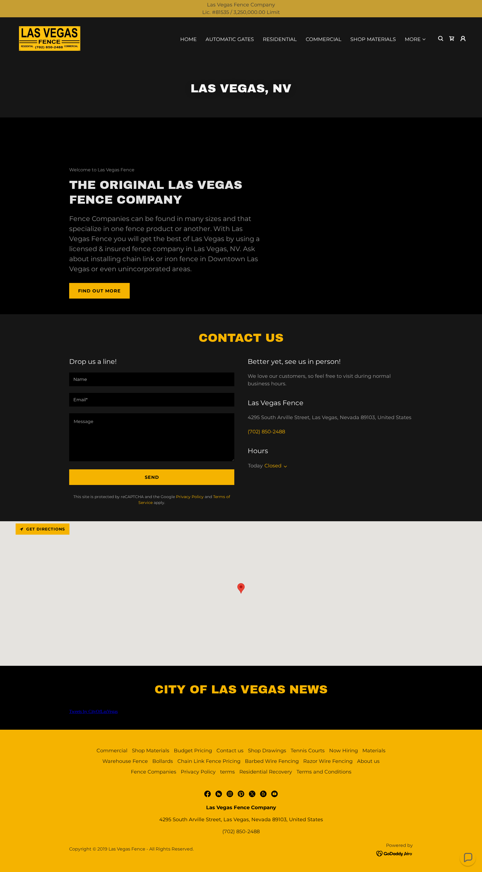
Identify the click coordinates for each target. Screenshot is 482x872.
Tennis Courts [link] (308, 751)
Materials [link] (373, 751)
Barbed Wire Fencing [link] (272, 761)
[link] (49, 38)
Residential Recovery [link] (265, 772)
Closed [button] (272, 466)
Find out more (99, 291)
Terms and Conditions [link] (324, 772)
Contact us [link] (230, 751)
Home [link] (188, 39)
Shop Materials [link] (373, 39)
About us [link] (368, 761)
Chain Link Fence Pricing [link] (208, 761)
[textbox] (151, 379)
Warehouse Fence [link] (125, 761)
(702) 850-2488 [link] (266, 432)
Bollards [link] (162, 761)
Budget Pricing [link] (193, 751)
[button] (415, 39)
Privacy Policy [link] (190, 496)
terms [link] (227, 772)
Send (152, 477)
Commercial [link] (323, 39)
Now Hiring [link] (343, 751)
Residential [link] (280, 39)
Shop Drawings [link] (267, 751)
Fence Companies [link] (153, 772)
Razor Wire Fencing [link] (328, 761)
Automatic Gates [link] (230, 39)
